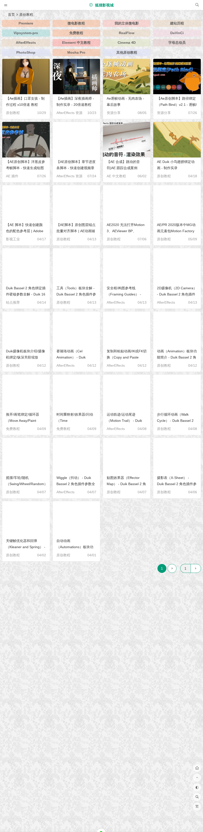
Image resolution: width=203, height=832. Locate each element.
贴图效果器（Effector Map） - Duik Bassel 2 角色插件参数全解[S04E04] (126, 484)
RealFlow (126, 33)
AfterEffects (26, 43)
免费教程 (76, 33)
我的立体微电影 (127, 23)
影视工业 (13, 239)
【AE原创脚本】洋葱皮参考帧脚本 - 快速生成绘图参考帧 (25, 168)
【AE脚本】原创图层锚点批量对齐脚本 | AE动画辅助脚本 (76, 231)
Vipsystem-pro (26, 33)
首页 (11, 15)
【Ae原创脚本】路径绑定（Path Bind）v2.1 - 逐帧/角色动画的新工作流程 (177, 104)
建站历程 (177, 23)
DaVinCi (177, 33)
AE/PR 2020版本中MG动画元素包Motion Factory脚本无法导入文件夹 (176, 231)
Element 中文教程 (76, 43)
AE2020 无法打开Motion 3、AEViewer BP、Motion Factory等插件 (126, 231)
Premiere (26, 23)
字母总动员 (177, 43)
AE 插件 (12, 176)
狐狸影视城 (104, 5)
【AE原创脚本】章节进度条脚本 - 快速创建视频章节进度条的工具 (76, 168)
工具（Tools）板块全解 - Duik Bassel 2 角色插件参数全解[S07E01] (76, 294)
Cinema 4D (127, 43)
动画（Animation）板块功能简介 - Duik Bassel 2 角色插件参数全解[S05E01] (177, 357)
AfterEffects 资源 (69, 113)
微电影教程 (76, 23)
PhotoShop (25, 52)
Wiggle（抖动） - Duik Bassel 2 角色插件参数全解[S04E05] (75, 484)
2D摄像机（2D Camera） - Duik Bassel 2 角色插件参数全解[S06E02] (177, 294)
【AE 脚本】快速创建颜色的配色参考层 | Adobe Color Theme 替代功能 (24, 231)
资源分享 (114, 113)
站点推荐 (13, 302)
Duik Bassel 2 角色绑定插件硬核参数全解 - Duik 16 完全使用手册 (26, 294)
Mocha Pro (76, 52)
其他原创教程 (126, 52)
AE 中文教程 (116, 176)
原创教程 (13, 113)
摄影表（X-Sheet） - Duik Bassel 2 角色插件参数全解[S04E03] (177, 484)
